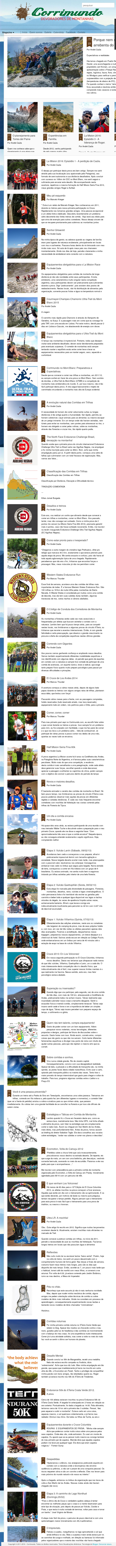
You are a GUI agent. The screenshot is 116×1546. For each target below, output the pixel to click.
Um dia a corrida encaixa (60, 816)
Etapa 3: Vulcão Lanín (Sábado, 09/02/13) (69, 850)
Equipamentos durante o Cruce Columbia (69, 1424)
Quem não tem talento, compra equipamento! (71, 1022)
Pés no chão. (54, 1286)
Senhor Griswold (56, 230)
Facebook (71, 32)
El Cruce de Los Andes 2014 (62, 678)
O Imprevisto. (54, 1528)
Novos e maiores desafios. (61, 781)
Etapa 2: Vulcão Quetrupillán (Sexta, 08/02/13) (71, 885)
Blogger (95, 1544)
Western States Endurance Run (64, 574)
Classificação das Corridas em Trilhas (67, 471)
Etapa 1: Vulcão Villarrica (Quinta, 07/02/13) (70, 919)
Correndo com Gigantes (59, 643)
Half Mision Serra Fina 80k (61, 747)
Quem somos (35, 32)
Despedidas (53, 1459)
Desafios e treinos (56, 505)
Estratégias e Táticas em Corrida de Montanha (71, 1114)
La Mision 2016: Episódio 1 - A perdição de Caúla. (73, 161)
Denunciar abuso (105, 1544)
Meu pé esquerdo (56, 195)
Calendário (58, 32)
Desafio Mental (55, 1355)
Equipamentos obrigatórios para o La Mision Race (73, 264)
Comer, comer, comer (58, 712)
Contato (81, 32)
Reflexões (52, 1252)
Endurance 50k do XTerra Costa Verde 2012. (71, 1390)
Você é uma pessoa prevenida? (30, 1091)
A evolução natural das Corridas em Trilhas (70, 402)
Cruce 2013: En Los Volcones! (63, 954)
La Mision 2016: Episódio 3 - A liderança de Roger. (94, 139)
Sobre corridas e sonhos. (60, 1057)
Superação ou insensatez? (61, 988)
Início (24, 32)
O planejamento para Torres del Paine (24, 137)
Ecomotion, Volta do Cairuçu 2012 (65, 1149)
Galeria (47, 32)
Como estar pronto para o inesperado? (67, 540)
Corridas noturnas (56, 1321)
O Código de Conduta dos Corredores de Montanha (74, 609)
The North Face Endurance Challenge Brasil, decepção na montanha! (71, 438)
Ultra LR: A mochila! (57, 1217)
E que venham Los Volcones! (62, 1183)
